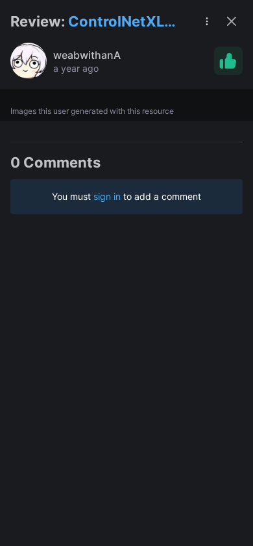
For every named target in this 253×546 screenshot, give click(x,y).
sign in (107, 196)
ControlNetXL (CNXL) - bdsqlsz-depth (119, 22)
